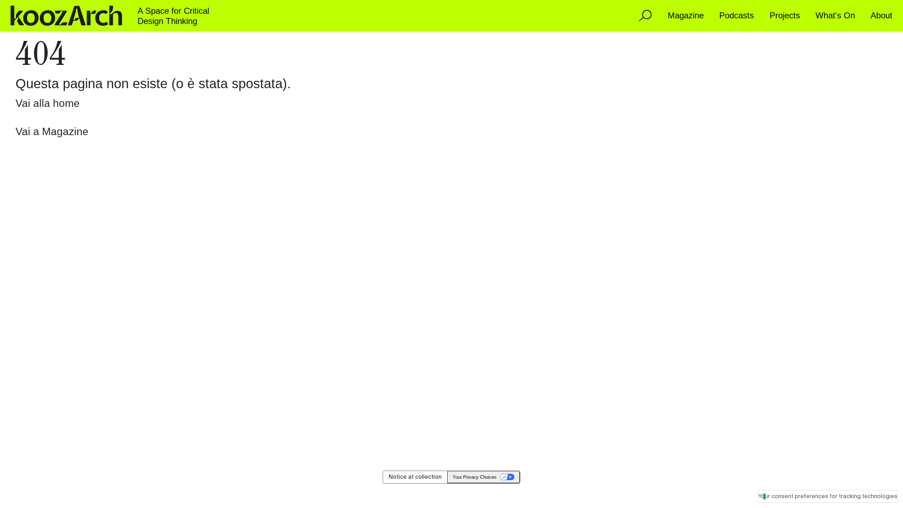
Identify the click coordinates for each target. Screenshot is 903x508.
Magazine (686, 15)
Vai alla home (48, 103)
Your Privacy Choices (475, 477)
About (881, 15)
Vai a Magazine (52, 131)
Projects (785, 15)
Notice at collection (415, 476)
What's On (835, 15)
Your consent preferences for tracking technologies (827, 496)
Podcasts (736, 15)
